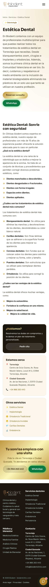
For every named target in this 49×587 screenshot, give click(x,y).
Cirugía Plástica (9, 548)
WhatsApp (11, 103)
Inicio (5, 17)
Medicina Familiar (10, 540)
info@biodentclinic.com (35, 567)
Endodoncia (15, 430)
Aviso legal (7, 582)
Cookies (26, 582)
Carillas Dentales (17, 426)
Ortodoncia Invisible (19, 421)
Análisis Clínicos (10, 544)
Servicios (12, 17)
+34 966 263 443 (17, 389)
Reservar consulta (15, 95)
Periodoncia (30, 520)
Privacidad (17, 582)
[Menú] (43, 5)
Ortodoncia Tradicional (20, 416)
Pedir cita (24, 346)
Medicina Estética (10, 535)
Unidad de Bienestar (12, 552)
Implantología (16, 412)
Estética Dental (16, 407)
